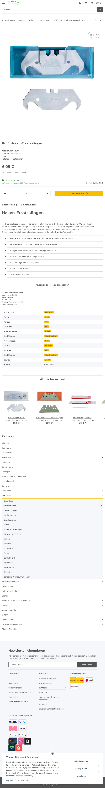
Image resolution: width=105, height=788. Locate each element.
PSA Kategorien (45, 683)
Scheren (7, 553)
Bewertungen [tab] (28, 205)
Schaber (7, 543)
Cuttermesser (10, 505)
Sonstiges (6, 471)
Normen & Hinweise (47, 678)
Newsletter (44, 704)
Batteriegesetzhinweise (18, 701)
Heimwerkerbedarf (10, 591)
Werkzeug (6, 495)
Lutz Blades (48, 345)
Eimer (6, 524)
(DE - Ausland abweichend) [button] (29, 183)
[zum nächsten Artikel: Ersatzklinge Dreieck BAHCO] (100, 20)
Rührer (7, 539)
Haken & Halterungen (13, 529)
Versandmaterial (9, 610)
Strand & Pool (8, 481)
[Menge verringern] (5, 193)
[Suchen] (100, 9)
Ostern (5, 615)
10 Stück (47, 331)
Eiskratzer (8, 572)
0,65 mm (47, 360)
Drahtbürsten (10, 515)
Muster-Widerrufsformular (19, 692)
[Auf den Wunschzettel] (97, 35)
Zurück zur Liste (10, 20)
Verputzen (6, 490)
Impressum (10, 780)
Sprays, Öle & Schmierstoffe (14, 476)
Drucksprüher (10, 520)
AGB (10, 678)
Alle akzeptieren (81, 761)
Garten (5, 605)
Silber (46, 322)
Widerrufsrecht (15, 688)
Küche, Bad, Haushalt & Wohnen (16, 600)
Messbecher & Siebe (13, 534)
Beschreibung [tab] (9, 205)
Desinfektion (7, 586)
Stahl (46, 326)
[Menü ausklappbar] (3, 1)
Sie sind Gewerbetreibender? (51, 709)
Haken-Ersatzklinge (51, 336)
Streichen (6, 486)
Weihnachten (7, 619)
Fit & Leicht (7, 452)
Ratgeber (43, 688)
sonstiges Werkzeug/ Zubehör (17, 577)
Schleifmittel (9, 558)
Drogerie (5, 596)
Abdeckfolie (7, 443)
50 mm (47, 317)
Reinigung (6, 462)
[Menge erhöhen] (47, 193)
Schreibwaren (8, 467)
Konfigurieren (81, 768)
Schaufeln (8, 548)
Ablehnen (81, 776)
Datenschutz (23, 780)
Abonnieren (87, 664)
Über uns (43, 692)
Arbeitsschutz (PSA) (10, 581)
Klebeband (6, 457)
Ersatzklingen (17, 159)
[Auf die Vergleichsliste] (91, 35)
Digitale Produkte (9, 629)
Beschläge (8, 501)
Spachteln (8, 562)
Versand (23, 172)
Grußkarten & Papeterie (12, 624)
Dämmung (6, 448)
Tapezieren (9, 567)
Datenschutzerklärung (53, 656)
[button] (80, 2)
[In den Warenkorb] (4, 28)
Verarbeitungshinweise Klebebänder (49, 698)
